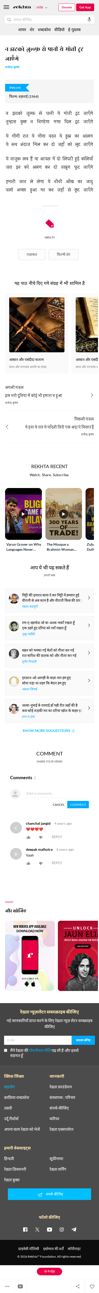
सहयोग (9, 1087)
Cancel (58, 804)
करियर (54, 1119)
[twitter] (37, 1229)
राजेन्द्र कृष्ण (12, 67)
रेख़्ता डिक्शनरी (15, 1169)
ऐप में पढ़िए (49, 1271)
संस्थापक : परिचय (62, 1097)
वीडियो (59, 29)
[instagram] (62, 1229)
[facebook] (25, 1229)
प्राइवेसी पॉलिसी (28, 1248)
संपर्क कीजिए (59, 1108)
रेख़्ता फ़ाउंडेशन (61, 1087)
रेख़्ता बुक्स (12, 1180)
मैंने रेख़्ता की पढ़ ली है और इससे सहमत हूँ (44, 1053)
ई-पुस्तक (74, 29)
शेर (32, 29)
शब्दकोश (44, 29)
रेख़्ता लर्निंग (58, 1169)
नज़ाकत (32, 254)
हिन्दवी (9, 1159)
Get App (85, 7)
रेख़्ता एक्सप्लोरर (62, 1129)
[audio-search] (89, 19)
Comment (78, 804)
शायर (22, 29)
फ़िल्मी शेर (63, 254)
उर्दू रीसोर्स (11, 1119)
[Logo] (22, 8)
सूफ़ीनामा (56, 1159)
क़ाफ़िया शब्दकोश (16, 1097)
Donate (67, 7)
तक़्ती (8, 1108)
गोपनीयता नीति (40, 1050)
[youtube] (49, 1229)
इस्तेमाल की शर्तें (53, 1248)
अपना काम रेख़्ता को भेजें (22, 1129)
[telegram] (74, 1229)
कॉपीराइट (74, 1248)
